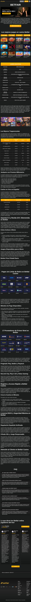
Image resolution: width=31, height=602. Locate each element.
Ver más (15, 566)
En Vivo (11, 35)
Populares (3, 35)
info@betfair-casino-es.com (28, 595)
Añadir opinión (25, 526)
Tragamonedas (26, 35)
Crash (19, 35)
